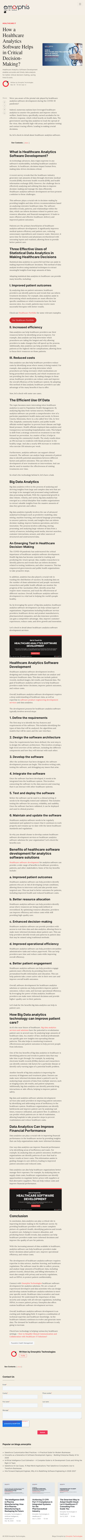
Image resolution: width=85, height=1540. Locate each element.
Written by (21, 82)
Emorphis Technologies (32, 1283)
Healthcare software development (24, 862)
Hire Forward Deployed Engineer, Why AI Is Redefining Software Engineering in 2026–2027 (40, 1471)
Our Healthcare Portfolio (23, 320)
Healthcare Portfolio (27, 313)
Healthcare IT (9, 23)
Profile (23, 1355)
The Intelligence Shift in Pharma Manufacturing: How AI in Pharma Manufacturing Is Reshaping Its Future (14, 1505)
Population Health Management (22, 1343)
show (26, 143)
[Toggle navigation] (80, 4)
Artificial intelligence (11, 1516)
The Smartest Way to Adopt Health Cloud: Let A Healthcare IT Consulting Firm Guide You (69, 1504)
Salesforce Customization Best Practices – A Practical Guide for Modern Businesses (37, 1452)
